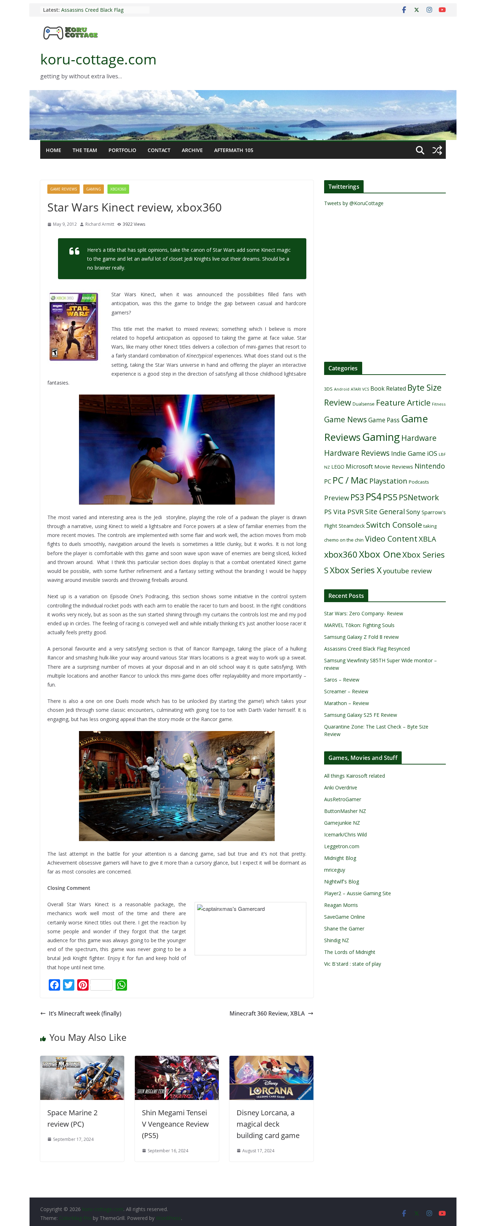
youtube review (407, 570)
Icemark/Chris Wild (345, 834)
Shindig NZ (336, 940)
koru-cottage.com (98, 59)
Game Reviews (63, 189)
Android (341, 389)
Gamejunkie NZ (342, 822)
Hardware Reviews (357, 453)
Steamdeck (352, 525)
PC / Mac (350, 480)
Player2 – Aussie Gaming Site (357, 893)
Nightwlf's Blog (341, 881)
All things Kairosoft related (354, 775)
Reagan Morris (341, 905)
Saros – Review (341, 679)
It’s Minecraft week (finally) (85, 1013)
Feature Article (403, 402)
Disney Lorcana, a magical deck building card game (268, 1124)
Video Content (391, 538)
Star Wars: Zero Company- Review (363, 613)
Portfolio (122, 150)
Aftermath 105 (233, 150)
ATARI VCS (360, 389)
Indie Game (408, 453)
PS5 (390, 497)
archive (192, 150)
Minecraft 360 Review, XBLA (267, 1013)
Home (53, 150)
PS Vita (335, 511)
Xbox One (380, 554)
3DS (328, 389)
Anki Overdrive (340, 787)
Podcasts (419, 482)
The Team (85, 150)
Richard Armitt (99, 224)
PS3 (357, 497)
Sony (413, 511)
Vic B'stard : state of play (352, 963)
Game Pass (384, 420)
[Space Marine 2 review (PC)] (82, 1061)
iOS (432, 453)
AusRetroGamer (342, 799)
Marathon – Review (346, 703)
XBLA (427, 539)
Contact (159, 150)
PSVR (355, 511)
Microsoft (359, 466)
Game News (345, 419)
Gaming (93, 189)
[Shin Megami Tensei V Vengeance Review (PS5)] (177, 1061)
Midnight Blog (340, 858)
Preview (336, 497)
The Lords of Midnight (349, 952)
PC (327, 481)
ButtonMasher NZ (345, 811)
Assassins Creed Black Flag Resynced (367, 648)
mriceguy (334, 869)
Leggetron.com (341, 846)
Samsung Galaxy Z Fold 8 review (362, 636)
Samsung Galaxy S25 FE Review (360, 714)
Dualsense (364, 404)
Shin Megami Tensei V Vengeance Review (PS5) (175, 1124)
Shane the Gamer (344, 928)
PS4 (373, 496)
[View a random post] (437, 150)
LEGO (337, 466)
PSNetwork (419, 497)
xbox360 (118, 189)
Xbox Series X (356, 570)
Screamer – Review (346, 691)
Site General (385, 511)
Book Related (388, 388)
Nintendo (429, 466)
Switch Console (394, 524)
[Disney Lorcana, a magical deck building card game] (271, 1061)
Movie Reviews (393, 466)
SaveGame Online (344, 916)
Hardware (419, 438)
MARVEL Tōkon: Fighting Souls (359, 625)
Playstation (388, 481)
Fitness (439, 404)
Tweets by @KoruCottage (354, 203)
